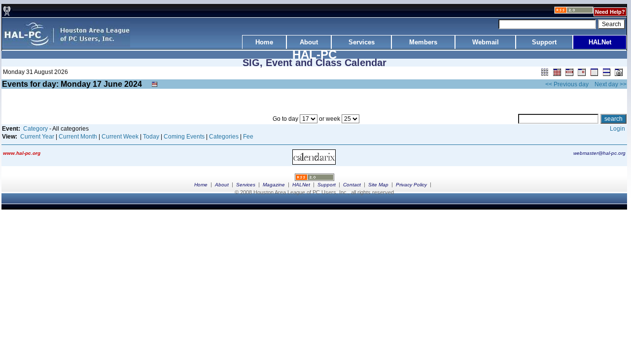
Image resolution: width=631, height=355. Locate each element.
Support (326, 184)
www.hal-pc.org (21, 153)
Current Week (120, 136)
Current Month (78, 136)
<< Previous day (567, 84)
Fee (248, 136)
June (113, 84)
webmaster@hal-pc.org (599, 153)
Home (201, 184)
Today (151, 136)
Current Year (37, 136)
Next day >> (611, 84)
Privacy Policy (411, 184)
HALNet (301, 184)
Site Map (378, 184)
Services (245, 184)
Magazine (274, 184)
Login (617, 128)
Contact (352, 184)
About (222, 184)
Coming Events (184, 136)
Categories (224, 136)
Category (35, 128)
